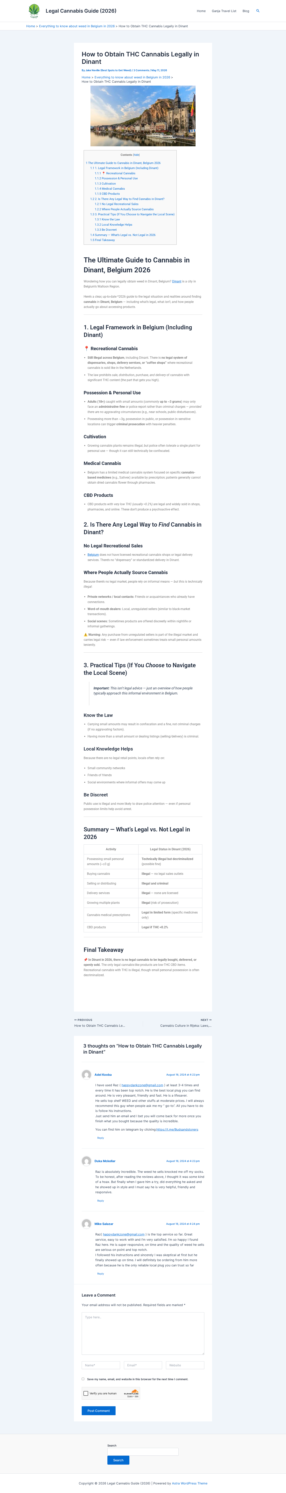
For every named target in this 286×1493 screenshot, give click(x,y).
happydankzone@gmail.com (142, 1085)
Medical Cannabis (110, 188)
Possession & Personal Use (116, 178)
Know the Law (107, 219)
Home (201, 11)
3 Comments (141, 70)
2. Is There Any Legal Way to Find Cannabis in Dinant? (127, 199)
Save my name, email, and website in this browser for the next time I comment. (137, 1379)
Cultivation (105, 183)
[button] (258, 10)
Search (111, 1445)
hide (136, 154)
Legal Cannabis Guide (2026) (81, 11)
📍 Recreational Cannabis (115, 173)
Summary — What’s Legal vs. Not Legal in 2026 (122, 235)
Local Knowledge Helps (113, 224)
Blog (246, 11)
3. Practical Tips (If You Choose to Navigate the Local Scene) (132, 214)
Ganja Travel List (224, 11)
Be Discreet (106, 229)
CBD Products (107, 194)
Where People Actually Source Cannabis (124, 209)
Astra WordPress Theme (189, 1483)
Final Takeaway (102, 240)
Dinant (176, 281)
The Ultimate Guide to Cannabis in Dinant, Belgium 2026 (123, 163)
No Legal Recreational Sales (117, 204)
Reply (100, 1137)
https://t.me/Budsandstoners (177, 1129)
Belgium (93, 555)
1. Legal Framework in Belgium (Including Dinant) (124, 168)
